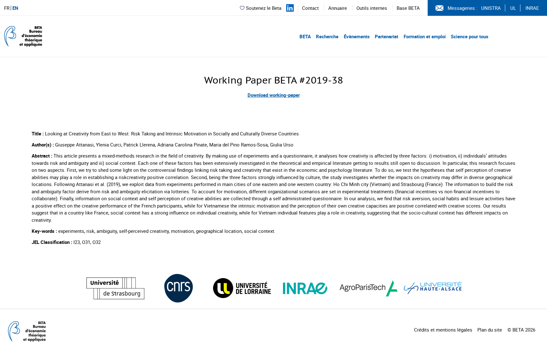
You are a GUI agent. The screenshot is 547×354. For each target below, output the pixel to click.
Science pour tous (469, 36)
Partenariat (386, 36)
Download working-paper (274, 95)
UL (513, 8)
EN (15, 8)
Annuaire (337, 8)
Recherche (327, 36)
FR (6, 8)
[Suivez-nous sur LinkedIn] (290, 8)
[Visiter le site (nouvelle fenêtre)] (115, 288)
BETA (305, 36)
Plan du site (489, 329)
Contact (310, 8)
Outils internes (371, 8)
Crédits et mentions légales (443, 329)
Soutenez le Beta (263, 8)
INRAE (532, 8)
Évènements (357, 36)
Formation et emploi (425, 36)
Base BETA (408, 8)
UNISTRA (491, 8)
